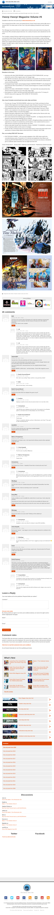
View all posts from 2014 (9, 769)
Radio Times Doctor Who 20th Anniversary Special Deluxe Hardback (40, 669)
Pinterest (17, 899)
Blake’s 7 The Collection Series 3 (41, 661)
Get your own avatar (7, 611)
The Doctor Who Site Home (16, 910)
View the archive (8, 691)
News (48, 899)
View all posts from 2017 (9, 758)
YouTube (42, 899)
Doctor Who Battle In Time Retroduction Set (12, 799)
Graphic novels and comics (23, 293)
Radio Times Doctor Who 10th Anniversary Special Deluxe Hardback (16, 669)
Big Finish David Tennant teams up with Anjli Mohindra (41, 680)
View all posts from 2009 (9, 788)
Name (4, 617)
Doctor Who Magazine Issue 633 (17, 673)
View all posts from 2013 (9, 773)
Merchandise (24, 899)
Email (4, 623)
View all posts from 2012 (9, 777)
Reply (13, 325)
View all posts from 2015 (9, 766)
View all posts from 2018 (9, 754)
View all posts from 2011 (9, 781)
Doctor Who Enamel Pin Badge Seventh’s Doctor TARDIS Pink (41, 674)
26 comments (17, 11)
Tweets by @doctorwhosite (9, 836)
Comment (5, 599)
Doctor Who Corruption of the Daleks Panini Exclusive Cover (41, 686)
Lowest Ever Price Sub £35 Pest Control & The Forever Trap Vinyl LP (17, 662)
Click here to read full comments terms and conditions (16, 645)
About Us (42, 910)
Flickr (36, 899)
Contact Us (36, 910)
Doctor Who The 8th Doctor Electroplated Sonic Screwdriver (17, 686)
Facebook (6, 899)
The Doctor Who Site (27, 892)
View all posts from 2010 (9, 784)
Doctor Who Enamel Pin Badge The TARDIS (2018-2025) (17, 680)
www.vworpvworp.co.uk (28, 20)
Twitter (12, 899)
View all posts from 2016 (9, 762)
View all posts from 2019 (9, 751)
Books (12, 293)
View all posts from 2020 (9, 747)
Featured (15, 293)
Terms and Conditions (28, 910)
